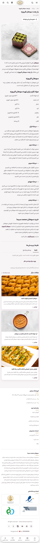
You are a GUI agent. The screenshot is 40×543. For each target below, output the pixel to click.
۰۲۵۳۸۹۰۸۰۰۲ (30, 402)
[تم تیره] (32, 3)
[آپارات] (26, 528)
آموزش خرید (34, 412)
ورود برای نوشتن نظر (28, 263)
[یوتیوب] (21, 528)
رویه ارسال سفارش (32, 420)
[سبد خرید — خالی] (3, 3)
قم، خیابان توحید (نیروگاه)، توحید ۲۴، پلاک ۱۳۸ (23, 394)
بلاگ (36, 443)
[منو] (37, 3)
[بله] (17, 528)
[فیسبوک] (8, 528)
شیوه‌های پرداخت (32, 425)
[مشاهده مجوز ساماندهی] (10, 501)
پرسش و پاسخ (25, 252)
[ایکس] (13, 528)
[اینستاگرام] (30, 528)
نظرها (34, 252)
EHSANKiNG (25, 534)
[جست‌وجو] (8, 3)
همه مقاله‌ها (6, 275)
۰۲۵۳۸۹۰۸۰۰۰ (30, 398)
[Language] (12, 2)
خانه (36, 9)
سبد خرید (34, 439)
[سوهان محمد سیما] (20, 2)
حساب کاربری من (32, 435)
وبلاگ (31, 9)
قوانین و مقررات (33, 416)
